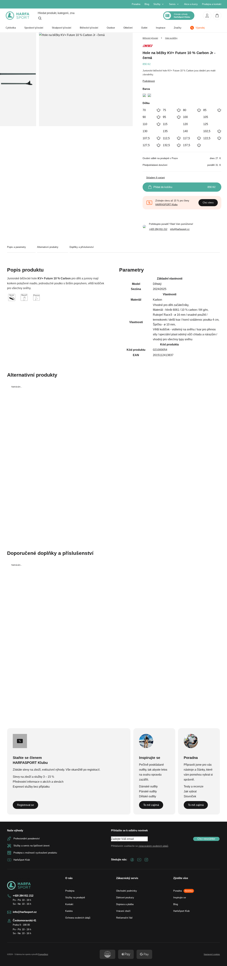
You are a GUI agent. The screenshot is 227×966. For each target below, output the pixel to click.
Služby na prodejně (75, 897)
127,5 (146, 145)
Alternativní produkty (47, 247)
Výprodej (200, 27)
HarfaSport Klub (181, 911)
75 (164, 110)
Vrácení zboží (123, 911)
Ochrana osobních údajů (77, 917)
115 (165, 124)
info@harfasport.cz (180, 229)
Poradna (136, 4)
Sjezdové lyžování (33, 27)
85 (204, 110)
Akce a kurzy (191, 4)
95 (164, 117)
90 (144, 117)
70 (144, 110)
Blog (147, 4)
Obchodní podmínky (126, 890)
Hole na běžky (171, 38)
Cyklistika (11, 27)
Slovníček (190, 796)
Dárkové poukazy (125, 897)
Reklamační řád (124, 917)
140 (185, 131)
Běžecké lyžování (89, 27)
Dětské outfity (147, 796)
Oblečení (128, 27)
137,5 (186, 145)
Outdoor (111, 27)
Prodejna (69, 890)
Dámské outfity (148, 786)
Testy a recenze (193, 786)
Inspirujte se (179, 897)
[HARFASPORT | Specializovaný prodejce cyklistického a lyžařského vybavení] (17, 15)
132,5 (166, 145)
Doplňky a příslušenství (82, 247)
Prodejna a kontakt (211, 4)
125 (205, 124)
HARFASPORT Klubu (166, 204)
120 (185, 124)
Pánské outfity (148, 791)
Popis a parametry (16, 247)
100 (185, 117)
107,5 (146, 138)
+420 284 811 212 (158, 229)
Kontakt (69, 904)
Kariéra (69, 911)
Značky (177, 27)
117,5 (186, 138)
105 (205, 117)
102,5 (206, 131)
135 (165, 131)
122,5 (206, 138)
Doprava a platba (125, 904)
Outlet (144, 27)
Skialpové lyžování (61, 27)
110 (145, 124)
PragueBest (43, 954)
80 (184, 110)
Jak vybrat (190, 791)
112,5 (166, 138)
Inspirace (160, 27)
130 (145, 131)
